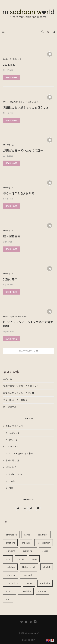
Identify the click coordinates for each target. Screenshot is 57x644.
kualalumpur (28, 550)
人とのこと (14, 432)
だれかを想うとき (14, 425)
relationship (28, 574)
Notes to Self (29, 566)
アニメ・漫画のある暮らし (22, 453)
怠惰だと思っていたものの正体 (23, 150)
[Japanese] (53, 639)
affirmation (11, 534)
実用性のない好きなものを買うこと (26, 107)
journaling (10, 550)
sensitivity (45, 583)
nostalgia (10, 566)
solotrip (9, 591)
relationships (12, 583)
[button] (4, 38)
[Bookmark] (53, 31)
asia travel (43, 534)
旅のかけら (11, 467)
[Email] (26, 621)
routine (29, 583)
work (8, 599)
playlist (46, 566)
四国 (11, 487)
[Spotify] (31, 621)
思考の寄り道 (12, 460)
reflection (10, 574)
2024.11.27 (9, 64)
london (45, 550)
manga (20, 558)
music (34, 558)
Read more (11, 77)
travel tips (26, 591)
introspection (43, 542)
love (8, 558)
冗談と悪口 (10, 279)
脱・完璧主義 (11, 236)
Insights (26, 542)
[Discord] (35, 621)
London (12, 481)
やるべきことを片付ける (19, 193)
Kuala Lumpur (15, 474)
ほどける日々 (12, 446)
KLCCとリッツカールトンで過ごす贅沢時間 (28, 324)
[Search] (42, 31)
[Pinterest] (21, 621)
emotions (10, 542)
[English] (48, 639)
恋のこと (13, 439)
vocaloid (42, 591)
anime (27, 534)
